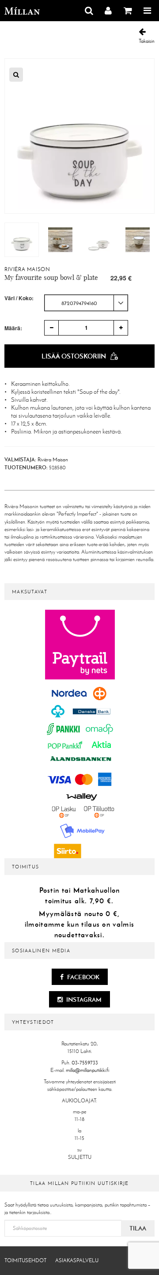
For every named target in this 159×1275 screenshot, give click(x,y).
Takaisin (147, 41)
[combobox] (86, 303)
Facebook (82, 977)
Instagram (83, 999)
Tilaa (137, 1228)
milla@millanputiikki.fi (87, 1070)
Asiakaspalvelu (76, 1260)
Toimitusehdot (25, 1260)
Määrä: (13, 328)
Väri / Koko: (19, 298)
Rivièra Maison (27, 269)
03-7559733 (85, 1063)
